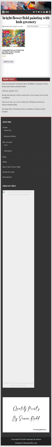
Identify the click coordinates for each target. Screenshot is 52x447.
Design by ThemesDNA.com (26, 443)
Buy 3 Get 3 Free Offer (12, 167)
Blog (4, 157)
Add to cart (8, 62)
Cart (5, 145)
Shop (5, 162)
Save (7, 32)
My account (7, 142)
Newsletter (7, 177)
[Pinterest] (39, 12)
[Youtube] (44, 12)
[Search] (49, 12)
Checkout (8, 151)
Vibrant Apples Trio (10, 91)
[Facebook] (36, 12)
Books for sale (8, 172)
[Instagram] (41, 12)
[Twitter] (34, 12)
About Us (7, 130)
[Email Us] (47, 12)
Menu (7, 12)
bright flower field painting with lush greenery (26, 20)
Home (5, 127)
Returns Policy (10, 136)
